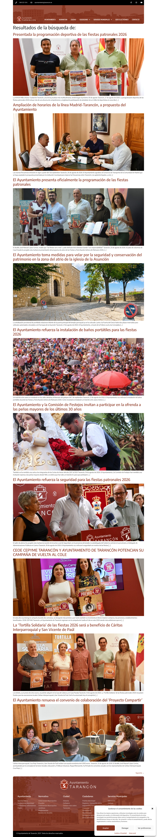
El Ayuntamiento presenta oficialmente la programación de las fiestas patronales (70, 181)
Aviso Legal (132, 833)
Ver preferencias (144, 828)
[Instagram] (136, 2)
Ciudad (73, 20)
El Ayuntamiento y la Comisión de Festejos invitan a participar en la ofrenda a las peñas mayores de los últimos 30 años (77, 406)
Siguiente (140, 773)
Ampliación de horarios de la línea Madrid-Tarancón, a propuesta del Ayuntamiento (69, 106)
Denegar (125, 828)
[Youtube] (141, 2)
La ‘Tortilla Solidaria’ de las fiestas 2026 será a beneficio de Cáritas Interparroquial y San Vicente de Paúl (68, 627)
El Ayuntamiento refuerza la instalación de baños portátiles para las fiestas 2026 (75, 331)
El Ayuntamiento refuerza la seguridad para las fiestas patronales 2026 (71, 479)
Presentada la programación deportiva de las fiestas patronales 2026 (70, 34)
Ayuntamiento (50, 20)
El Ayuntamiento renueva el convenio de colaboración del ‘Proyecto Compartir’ (77, 700)
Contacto (135, 20)
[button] (152, 808)
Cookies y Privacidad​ (120, 833)
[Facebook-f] (131, 2)
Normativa (63, 20)
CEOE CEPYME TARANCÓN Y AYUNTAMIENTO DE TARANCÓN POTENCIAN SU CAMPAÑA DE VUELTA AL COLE (78, 552)
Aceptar (106, 828)
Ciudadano (84, 20)
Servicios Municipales (102, 20)
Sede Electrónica (121, 20)
